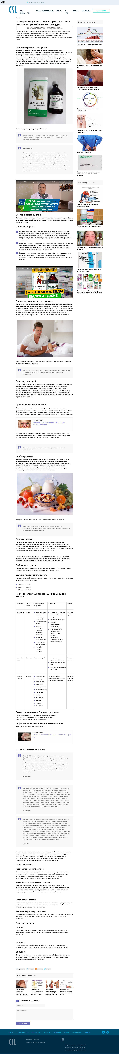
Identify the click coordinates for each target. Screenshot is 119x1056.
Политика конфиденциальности (75, 1050)
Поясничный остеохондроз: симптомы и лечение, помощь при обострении (22, 994)
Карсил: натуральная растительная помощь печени (66, 993)
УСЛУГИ (59, 11)
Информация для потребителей (75, 1045)
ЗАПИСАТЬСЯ (101, 11)
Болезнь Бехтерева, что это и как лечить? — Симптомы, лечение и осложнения (52, 994)
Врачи (66, 1032)
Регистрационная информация (75, 1047)
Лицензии (57, 1032)
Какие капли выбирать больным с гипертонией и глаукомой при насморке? (88, 173)
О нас (11, 1032)
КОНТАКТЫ (85, 11)
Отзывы (47, 1032)
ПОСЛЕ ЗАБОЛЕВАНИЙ (45, 11)
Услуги (87, 1032)
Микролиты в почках (84, 152)
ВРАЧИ (75, 11)
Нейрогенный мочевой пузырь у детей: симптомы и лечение (37, 993)
